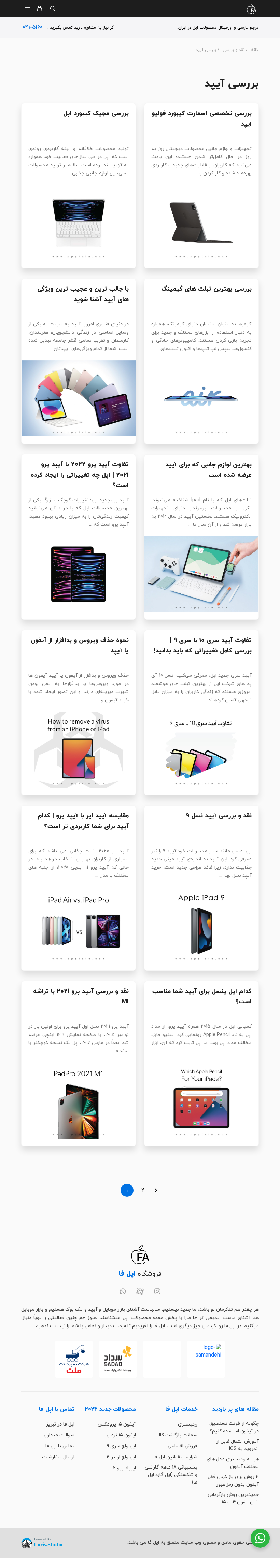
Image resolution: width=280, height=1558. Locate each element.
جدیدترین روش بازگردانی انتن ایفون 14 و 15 (233, 1498)
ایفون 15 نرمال (121, 1435)
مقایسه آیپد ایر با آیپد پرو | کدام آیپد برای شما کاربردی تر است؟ (83, 821)
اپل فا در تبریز (60, 1424)
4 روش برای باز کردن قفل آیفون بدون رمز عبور (233, 1481)
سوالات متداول (59, 1435)
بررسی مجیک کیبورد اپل (96, 113)
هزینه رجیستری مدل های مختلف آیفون (233, 1463)
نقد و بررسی (233, 50)
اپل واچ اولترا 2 (121, 1457)
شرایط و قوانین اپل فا (175, 1457)
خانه (255, 50)
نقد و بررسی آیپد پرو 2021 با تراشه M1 (81, 996)
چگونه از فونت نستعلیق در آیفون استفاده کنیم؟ (234, 1427)
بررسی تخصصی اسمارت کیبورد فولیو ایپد (202, 118)
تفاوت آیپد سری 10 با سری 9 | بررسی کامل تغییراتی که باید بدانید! (203, 645)
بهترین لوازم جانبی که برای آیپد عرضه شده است (208, 470)
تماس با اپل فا (59, 1446)
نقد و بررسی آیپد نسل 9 (219, 816)
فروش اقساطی (182, 1446)
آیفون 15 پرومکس (117, 1424)
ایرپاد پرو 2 (124, 1468)
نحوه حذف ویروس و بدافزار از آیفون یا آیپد (80, 645)
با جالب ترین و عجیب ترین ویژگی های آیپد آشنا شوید (83, 294)
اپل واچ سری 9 (121, 1446)
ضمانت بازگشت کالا (177, 1435)
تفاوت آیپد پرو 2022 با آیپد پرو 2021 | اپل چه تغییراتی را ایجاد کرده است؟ (80, 475)
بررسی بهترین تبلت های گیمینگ (207, 289)
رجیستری (187, 1424)
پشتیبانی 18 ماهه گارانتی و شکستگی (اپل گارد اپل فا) (171, 1475)
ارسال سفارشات (58, 1457)
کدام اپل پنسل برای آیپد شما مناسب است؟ (202, 996)
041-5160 (33, 27)
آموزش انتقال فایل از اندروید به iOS (237, 1445)
